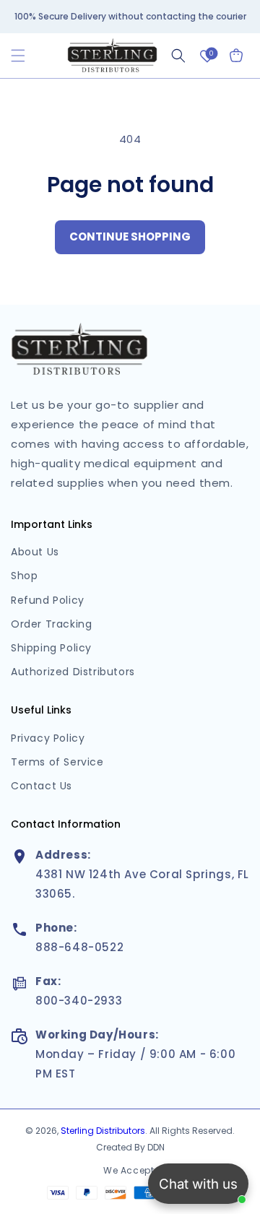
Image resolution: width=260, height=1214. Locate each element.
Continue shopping (130, 236)
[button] (18, 55)
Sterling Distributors (103, 1130)
